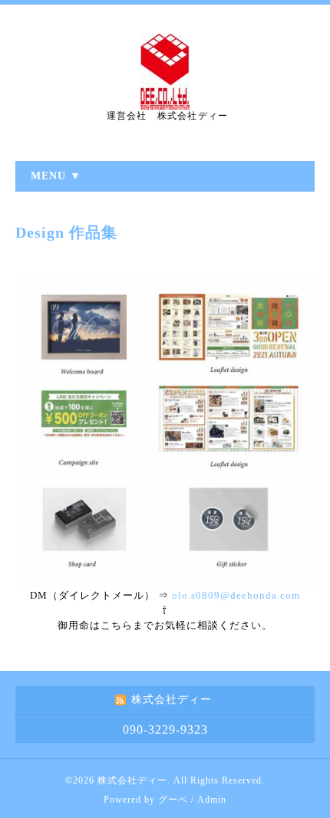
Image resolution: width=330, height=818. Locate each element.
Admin (211, 799)
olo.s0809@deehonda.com (236, 595)
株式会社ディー (132, 780)
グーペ (173, 799)
